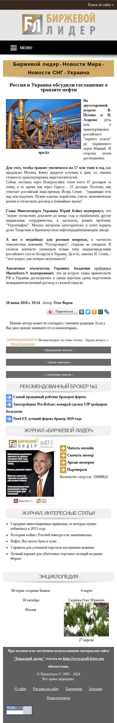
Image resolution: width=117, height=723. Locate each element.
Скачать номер (80, 455)
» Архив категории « (59, 362)
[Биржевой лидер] (58, 35)
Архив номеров (80, 462)
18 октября (30, 600)
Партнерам (76, 469)
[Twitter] (88, 312)
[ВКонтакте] (82, 312)
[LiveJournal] (107, 312)
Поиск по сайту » (101, 5)
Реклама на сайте (45, 689)
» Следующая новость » (58, 374)
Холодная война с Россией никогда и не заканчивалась (51, 535)
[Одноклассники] (94, 312)
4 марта (86, 591)
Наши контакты (58, 698)
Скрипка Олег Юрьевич (86, 600)
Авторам (95, 689)
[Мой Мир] (101, 312)
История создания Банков (30, 591)
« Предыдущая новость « (59, 350)
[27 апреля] (86, 635)
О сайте (20, 689)
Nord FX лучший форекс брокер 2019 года (47, 419)
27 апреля (86, 640)
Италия (30, 610)
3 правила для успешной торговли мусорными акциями (52, 547)
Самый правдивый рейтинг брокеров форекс (49, 397)
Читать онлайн (80, 448)
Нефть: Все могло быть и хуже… (35, 541)
